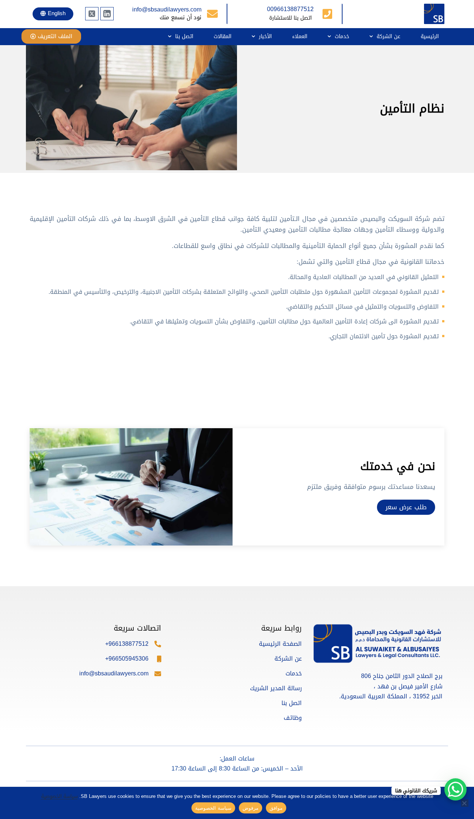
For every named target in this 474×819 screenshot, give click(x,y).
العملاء (299, 36)
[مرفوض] (464, 803)
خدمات (342, 36)
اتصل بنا (184, 36)
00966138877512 (290, 9)
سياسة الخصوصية (59, 796)
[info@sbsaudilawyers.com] (212, 14)
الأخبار (265, 36)
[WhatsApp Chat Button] (455, 789)
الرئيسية (430, 36)
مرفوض (250, 808)
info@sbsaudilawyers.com (166, 9)
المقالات (222, 36)
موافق (276, 808)
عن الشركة (388, 36)
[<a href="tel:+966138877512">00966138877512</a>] (327, 14)
